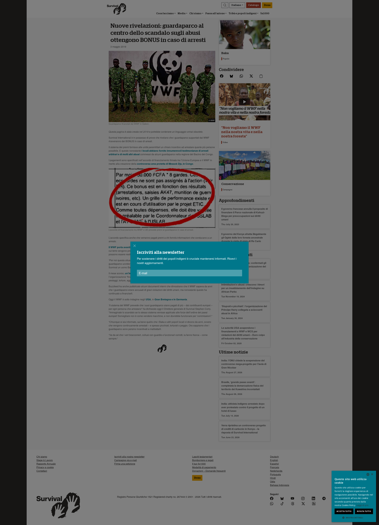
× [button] (372, 474)
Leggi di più (362, 505)
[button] (354, 517)
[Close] (134, 246)
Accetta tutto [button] (344, 511)
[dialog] (189, 262)
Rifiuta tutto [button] (364, 511)
